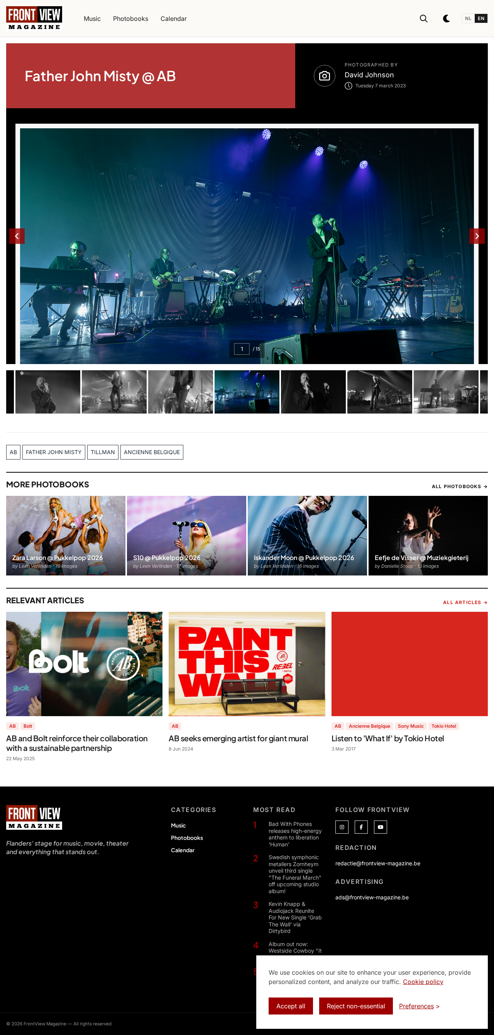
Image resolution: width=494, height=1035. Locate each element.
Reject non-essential (356, 1006)
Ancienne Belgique (369, 726)
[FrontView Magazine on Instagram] (342, 827)
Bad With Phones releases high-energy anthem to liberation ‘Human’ (295, 834)
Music (178, 825)
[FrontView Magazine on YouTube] (380, 827)
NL (468, 18)
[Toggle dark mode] (446, 19)
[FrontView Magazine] (34, 817)
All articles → (465, 602)
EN (481, 18)
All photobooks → (460, 486)
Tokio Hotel (443, 726)
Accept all (290, 1006)
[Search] (423, 19)
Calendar (183, 849)
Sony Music (411, 726)
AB (12, 726)
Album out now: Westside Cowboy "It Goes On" (295, 951)
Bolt (28, 726)
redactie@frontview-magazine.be (377, 863)
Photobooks (187, 837)
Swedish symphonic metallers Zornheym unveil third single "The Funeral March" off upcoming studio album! (295, 874)
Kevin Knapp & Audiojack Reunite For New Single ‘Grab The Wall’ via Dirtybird (295, 917)
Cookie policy (423, 982)
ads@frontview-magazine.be (372, 897)
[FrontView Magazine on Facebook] (361, 827)
